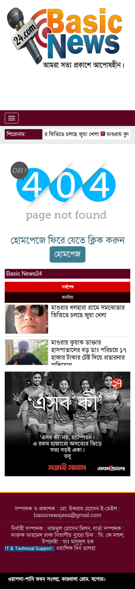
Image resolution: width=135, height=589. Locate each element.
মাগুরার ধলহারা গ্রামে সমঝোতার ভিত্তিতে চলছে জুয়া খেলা (88, 311)
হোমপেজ (67, 254)
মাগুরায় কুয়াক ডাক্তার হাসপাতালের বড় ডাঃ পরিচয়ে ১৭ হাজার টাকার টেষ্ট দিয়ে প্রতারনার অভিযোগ (88, 354)
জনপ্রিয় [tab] (67, 297)
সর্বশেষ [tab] (67, 287)
